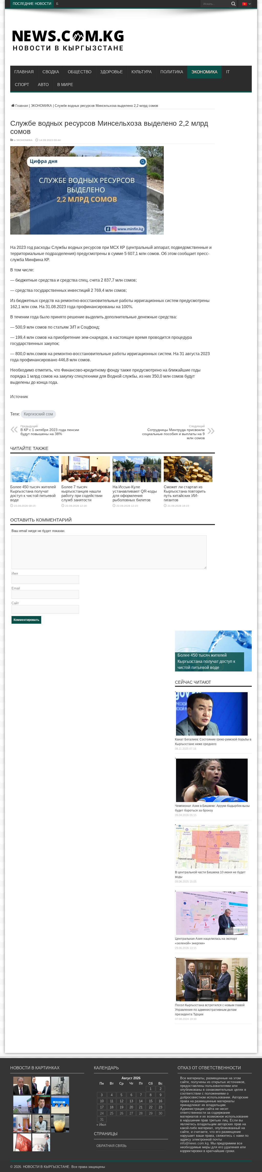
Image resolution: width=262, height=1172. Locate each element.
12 (121, 1101)
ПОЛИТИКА (171, 72)
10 (102, 1101)
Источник (19, 396)
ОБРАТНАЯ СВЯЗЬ (111, 1146)
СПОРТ (22, 85)
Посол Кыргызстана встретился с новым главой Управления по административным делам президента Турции (210, 1009)
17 (102, 1107)
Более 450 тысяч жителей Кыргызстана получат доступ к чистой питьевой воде (33, 493)
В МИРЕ (65, 85)
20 (131, 1107)
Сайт (15, 603)
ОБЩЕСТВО (79, 72)
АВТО (43, 85)
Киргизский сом (38, 414)
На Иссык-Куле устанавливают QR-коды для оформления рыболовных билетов (135, 493)
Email (16, 588)
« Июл (101, 1125)
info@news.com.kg (194, 1143)
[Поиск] (233, 4)
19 (121, 1107)
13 (131, 1101)
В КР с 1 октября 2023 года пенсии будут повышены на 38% (49, 430)
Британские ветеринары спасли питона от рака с (92, 4)
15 (150, 1101)
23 (160, 1107)
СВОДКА (50, 72)
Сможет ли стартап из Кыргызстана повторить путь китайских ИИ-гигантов (185, 493)
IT (228, 72)
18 (111, 1107)
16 (160, 1101)
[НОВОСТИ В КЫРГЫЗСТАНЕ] (67, 50)
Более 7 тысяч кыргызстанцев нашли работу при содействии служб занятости (81, 493)
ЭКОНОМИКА (204, 72)
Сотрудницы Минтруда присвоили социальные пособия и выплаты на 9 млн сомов (173, 432)
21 (141, 1107)
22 (150, 1107)
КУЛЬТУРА (142, 72)
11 (111, 1101)
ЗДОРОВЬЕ (111, 72)
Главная (24, 72)
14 (141, 1101)
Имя (15, 573)
